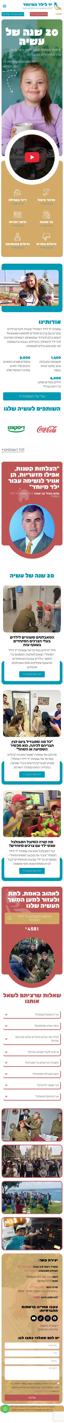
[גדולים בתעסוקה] (17, 237)
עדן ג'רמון (36, 1406)
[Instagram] (48, 1318)
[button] (4, 6)
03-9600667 (25, 1266)
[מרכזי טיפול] (46, 192)
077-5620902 (37, 1287)
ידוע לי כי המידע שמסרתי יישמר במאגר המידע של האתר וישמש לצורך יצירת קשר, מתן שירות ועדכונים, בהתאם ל (34, 1387)
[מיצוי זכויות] (17, 214)
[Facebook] (55, 1318)
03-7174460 (31, 1271)
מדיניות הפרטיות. (42, 1391)
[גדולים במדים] (46, 237)
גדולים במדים (46, 244)
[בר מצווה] (46, 214)
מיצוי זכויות (17, 221)
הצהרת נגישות (49, 1326)
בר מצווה (46, 221)
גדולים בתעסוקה (17, 244)
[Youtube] (34, 1318)
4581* (58, 14)
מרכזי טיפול (46, 199)
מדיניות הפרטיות (48, 1329)
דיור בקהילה (18, 199)
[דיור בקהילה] (17, 192)
